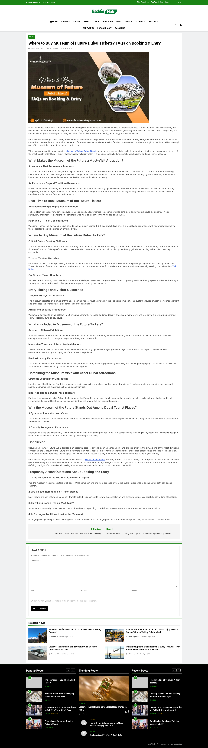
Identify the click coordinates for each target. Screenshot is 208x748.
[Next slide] (180, 2)
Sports (76, 22)
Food (118, 22)
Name (34, 590)
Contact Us (88, 28)
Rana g (53, 654)
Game (127, 22)
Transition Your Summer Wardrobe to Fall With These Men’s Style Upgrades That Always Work (60, 710)
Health (152, 22)
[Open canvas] (27, 24)
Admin (53, 636)
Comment (36, 561)
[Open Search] (176, 25)
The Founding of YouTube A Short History (153, 2)
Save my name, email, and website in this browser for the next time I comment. (65, 601)
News (86, 22)
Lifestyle (54, 714)
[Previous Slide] (176, 2)
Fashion (139, 22)
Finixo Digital (132, 636)
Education (108, 22)
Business (65, 22)
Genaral (48, 686)
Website (134, 590)
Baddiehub (120, 28)
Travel (31, 37)
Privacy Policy (104, 28)
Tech (97, 22)
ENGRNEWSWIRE (37, 48)
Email (84, 590)
